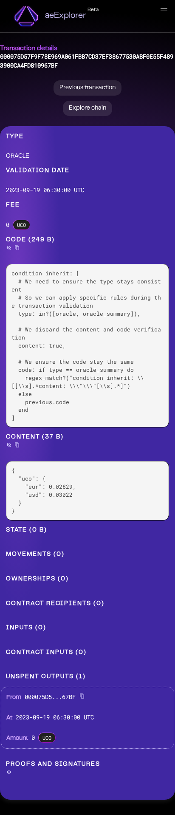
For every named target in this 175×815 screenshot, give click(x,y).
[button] (164, 11)
